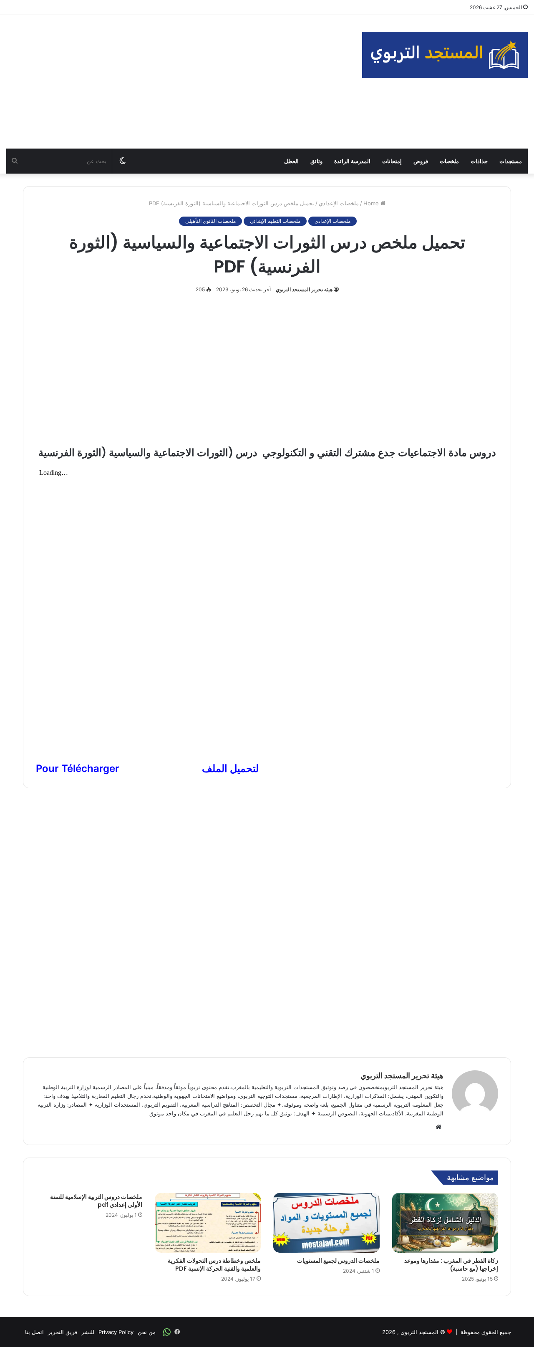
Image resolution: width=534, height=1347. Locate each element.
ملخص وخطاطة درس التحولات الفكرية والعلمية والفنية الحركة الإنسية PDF (214, 1264)
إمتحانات (392, 161)
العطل (291, 161)
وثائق (316, 161)
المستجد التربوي (419, 1332)
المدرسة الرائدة (352, 161)
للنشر (87, 1332)
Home (371, 203)
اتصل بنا (34, 1332)
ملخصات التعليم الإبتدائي (275, 221)
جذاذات (479, 161)
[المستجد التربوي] (445, 55)
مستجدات (510, 161)
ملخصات (449, 161)
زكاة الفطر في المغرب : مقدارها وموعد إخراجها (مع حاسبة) (451, 1264)
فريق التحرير (62, 1332)
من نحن (147, 1332)
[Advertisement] (178, 81)
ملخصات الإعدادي (339, 203)
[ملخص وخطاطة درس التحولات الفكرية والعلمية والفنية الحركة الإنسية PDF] (208, 1223)
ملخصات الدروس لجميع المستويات (338, 1260)
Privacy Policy (116, 1332)
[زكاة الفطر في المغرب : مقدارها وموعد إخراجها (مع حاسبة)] (445, 1223)
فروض (420, 161)
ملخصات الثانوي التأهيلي (210, 221)
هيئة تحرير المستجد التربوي (304, 289)
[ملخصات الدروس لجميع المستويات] (326, 1223)
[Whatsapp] (167, 1332)
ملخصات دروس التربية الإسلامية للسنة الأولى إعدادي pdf (96, 1201)
